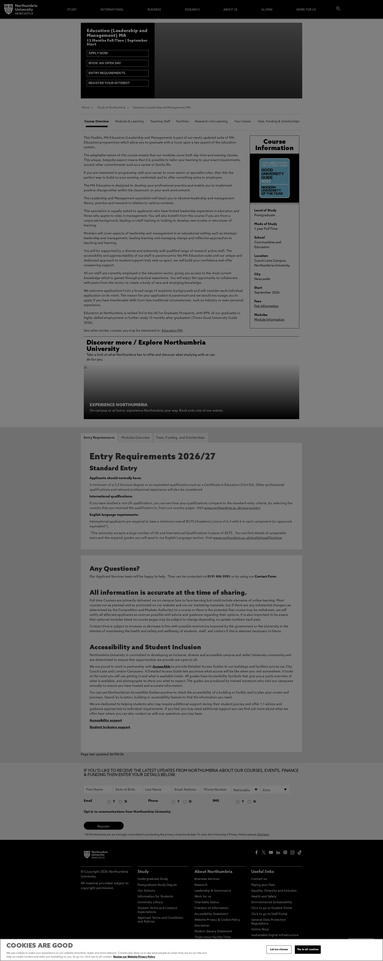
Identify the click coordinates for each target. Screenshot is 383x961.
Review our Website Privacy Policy (134, 957)
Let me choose (279, 949)
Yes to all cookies (307, 949)
